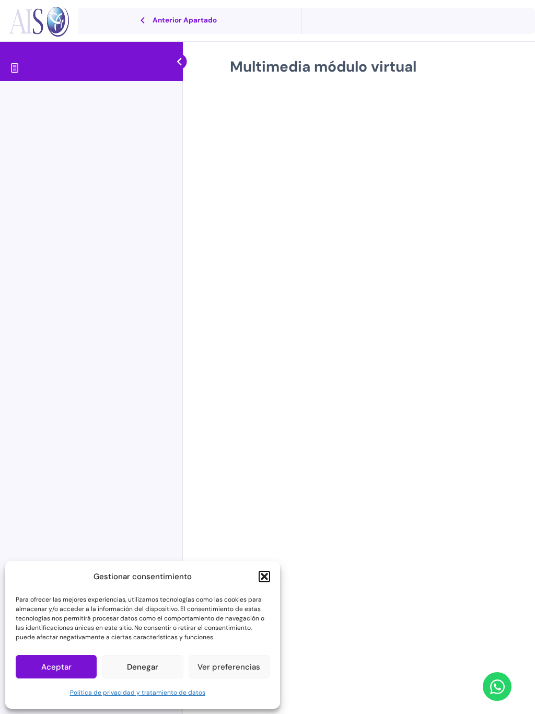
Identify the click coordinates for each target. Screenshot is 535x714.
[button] (264, 576)
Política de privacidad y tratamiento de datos (137, 692)
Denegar (142, 667)
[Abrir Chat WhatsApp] (497, 686)
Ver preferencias (228, 667)
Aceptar (56, 667)
